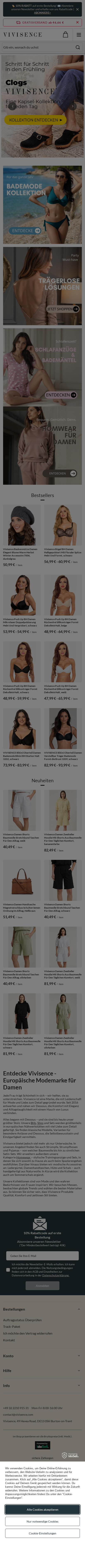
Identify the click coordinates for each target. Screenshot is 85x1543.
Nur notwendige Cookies (42, 1521)
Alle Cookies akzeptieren (42, 1509)
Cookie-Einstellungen (42, 1533)
